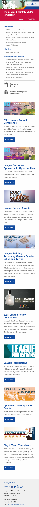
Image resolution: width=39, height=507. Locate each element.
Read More (9, 140)
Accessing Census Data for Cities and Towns (20, 59)
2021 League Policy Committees (16, 42)
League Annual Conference (14, 77)
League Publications (12, 45)
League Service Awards (13, 35)
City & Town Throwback (13, 52)
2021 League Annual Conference (16, 30)
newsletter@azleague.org (16, 504)
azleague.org (9, 483)
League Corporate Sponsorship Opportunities (20, 32)
